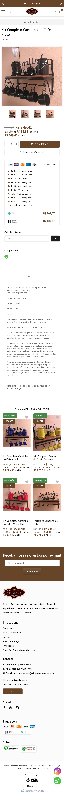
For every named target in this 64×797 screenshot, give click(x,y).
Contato (13, 691)
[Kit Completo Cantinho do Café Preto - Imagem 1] (12, 114)
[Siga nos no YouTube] (10, 708)
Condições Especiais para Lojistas (19, 650)
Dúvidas (6, 637)
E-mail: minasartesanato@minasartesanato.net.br (29, 673)
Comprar (42, 144)
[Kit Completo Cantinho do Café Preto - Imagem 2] (25, 114)
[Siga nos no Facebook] (4, 708)
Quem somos (9, 628)
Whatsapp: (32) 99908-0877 (18, 668)
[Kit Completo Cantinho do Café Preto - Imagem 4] (50, 114)
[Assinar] (32, 571)
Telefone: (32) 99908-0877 (18, 664)
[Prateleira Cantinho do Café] (47, 507)
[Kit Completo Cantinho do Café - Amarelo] (47, 443)
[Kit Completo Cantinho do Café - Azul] (16, 443)
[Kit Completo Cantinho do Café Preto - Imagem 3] (37, 114)
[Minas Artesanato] (32, 11)
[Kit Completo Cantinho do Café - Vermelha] (16, 507)
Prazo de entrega (11, 641)
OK (55, 238)
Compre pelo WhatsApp (33, 152)
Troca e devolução (12, 632)
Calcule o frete (12, 232)
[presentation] (3, 3)
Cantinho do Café (32, 22)
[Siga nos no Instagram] (17, 708)
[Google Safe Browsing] (29, 749)
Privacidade (8, 645)
